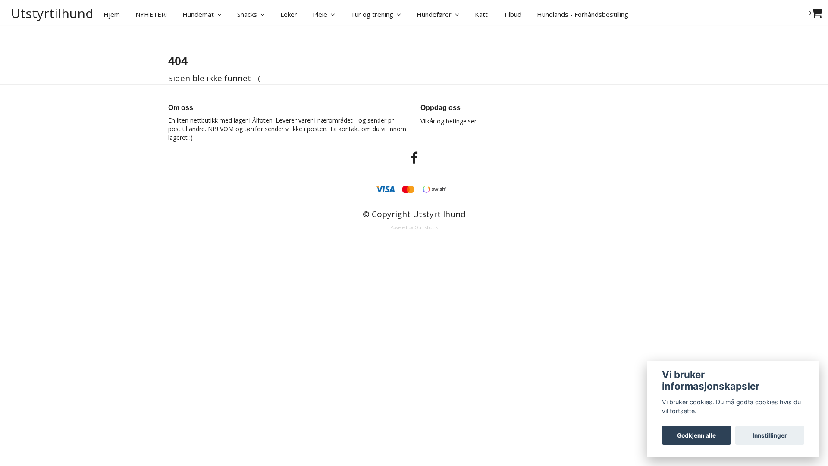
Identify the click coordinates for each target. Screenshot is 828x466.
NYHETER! (151, 14)
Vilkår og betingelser (448, 121)
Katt (481, 14)
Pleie (322, 14)
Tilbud (512, 14)
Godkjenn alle (696, 435)
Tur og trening (374, 14)
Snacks (248, 14)
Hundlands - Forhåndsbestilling (582, 14)
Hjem (112, 14)
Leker (288, 14)
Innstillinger (770, 435)
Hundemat (199, 14)
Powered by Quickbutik (414, 227)
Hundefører (436, 14)
